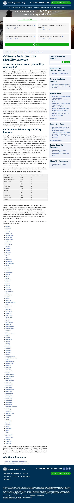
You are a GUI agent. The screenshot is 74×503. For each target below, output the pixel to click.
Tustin (7, 419)
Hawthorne (8, 295)
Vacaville (8, 424)
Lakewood (8, 309)
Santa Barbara (9, 389)
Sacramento (9, 371)
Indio (6, 304)
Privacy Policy (25, 476)
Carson (7, 254)
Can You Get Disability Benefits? (61, 84)
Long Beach (8, 315)
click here (55, 493)
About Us (63, 7)
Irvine (7, 308)
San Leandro (9, 384)
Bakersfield (8, 237)
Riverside (8, 367)
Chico (7, 256)
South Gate (8, 404)
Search (67, 62)
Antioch (7, 232)
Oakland (7, 337)
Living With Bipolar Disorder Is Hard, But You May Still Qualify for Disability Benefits (60, 129)
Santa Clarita (9, 393)
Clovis (7, 265)
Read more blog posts (56, 140)
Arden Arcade (9, 235)
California (19, 136)
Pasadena (8, 350)
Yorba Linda (8, 441)
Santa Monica (9, 397)
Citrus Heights (9, 263)
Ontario (7, 341)
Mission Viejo (9, 322)
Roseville (8, 369)
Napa (6, 332)
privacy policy (40, 495)
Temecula (8, 411)
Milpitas (7, 321)
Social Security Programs (41, 7)
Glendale (7, 293)
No (17, 28)
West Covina (9, 436)
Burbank (7, 246)
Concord (7, 270)
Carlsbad (8, 252)
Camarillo (8, 248)
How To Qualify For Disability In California (17, 463)
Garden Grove (9, 291)
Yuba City (8, 443)
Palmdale (8, 346)
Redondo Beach (10, 361)
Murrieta (7, 330)
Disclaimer (7, 479)
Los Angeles (9, 317)
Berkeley (8, 243)
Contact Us (7, 476)
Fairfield (7, 282)
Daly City (7, 274)
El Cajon (7, 250)
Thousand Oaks (9, 413)
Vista (6, 432)
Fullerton (8, 289)
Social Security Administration (55, 487)
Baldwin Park (9, 239)
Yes (11, 28)
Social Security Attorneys (36, 52)
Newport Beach (9, 334)
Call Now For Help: (41, 2)
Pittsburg (8, 352)
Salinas (7, 372)
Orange (7, 343)
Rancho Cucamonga (11, 358)
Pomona (7, 354)
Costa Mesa (8, 272)
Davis (7, 276)
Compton (8, 267)
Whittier (7, 439)
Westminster (9, 437)
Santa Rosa (8, 398)
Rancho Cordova (10, 356)
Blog (58, 7)
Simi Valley (8, 400)
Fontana (7, 283)
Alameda (7, 226)
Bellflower (8, 241)
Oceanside (8, 339)
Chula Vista (8, 261)
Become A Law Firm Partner (12, 473)
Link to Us (16, 476)
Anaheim (7, 230)
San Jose (8, 382)
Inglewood (8, 306)
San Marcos (8, 385)
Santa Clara (8, 391)
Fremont (7, 285)
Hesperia (8, 300)
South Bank (8, 402)
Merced (7, 319)
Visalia (7, 430)
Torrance (8, 415)
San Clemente (9, 376)
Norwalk (7, 335)
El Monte (8, 280)
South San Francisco (11, 406)
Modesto (8, 324)
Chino (7, 258)
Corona (7, 269)
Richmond (8, 365)
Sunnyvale (8, 410)
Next (38, 44)
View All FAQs (53, 118)
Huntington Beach (10, 302)
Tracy (7, 417)
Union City (8, 421)
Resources (53, 7)
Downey (7, 278)
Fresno (7, 287)
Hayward (7, 296)
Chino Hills (8, 259)
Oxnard (7, 345)
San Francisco (9, 380)
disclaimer (32, 495)
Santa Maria (8, 395)
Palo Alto (8, 348)
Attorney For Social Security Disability (16, 461)
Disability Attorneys (14, 7)
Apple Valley (8, 233)
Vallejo (7, 426)
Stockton (8, 408)
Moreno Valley (9, 326)
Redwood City (9, 363)
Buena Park (8, 245)
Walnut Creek (9, 434)
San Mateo (8, 387)
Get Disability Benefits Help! (11, 52)
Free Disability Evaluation (61, 2)
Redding (7, 359)
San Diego (8, 378)
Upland (7, 423)
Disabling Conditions (27, 7)
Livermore (8, 313)
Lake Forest (8, 311)
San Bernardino (9, 374)
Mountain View (9, 328)
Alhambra (8, 228)
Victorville (8, 428)
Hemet (7, 298)
